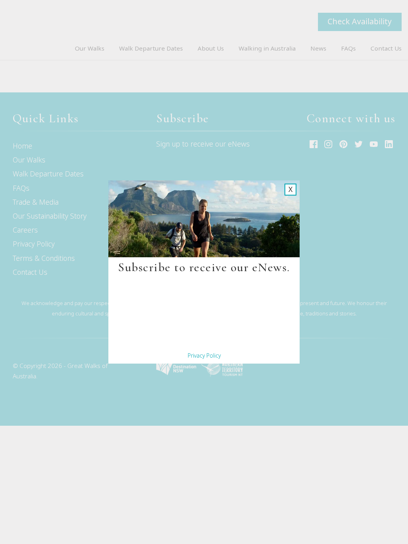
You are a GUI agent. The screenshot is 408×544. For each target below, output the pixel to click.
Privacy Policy (204, 355)
